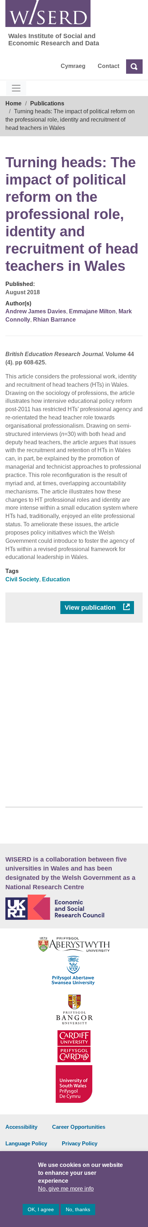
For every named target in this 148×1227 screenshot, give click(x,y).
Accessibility (21, 1127)
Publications (47, 103)
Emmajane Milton (92, 311)
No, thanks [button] (78, 1209)
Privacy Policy (79, 1143)
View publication (91, 607)
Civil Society (22, 579)
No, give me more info (66, 1189)
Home (13, 103)
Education (56, 579)
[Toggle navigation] (16, 88)
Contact (108, 66)
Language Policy (26, 1143)
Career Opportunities (78, 1127)
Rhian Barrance (54, 320)
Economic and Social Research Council (74, 907)
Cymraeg (73, 66)
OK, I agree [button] (41, 1209)
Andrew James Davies (35, 311)
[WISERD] (48, 13)
